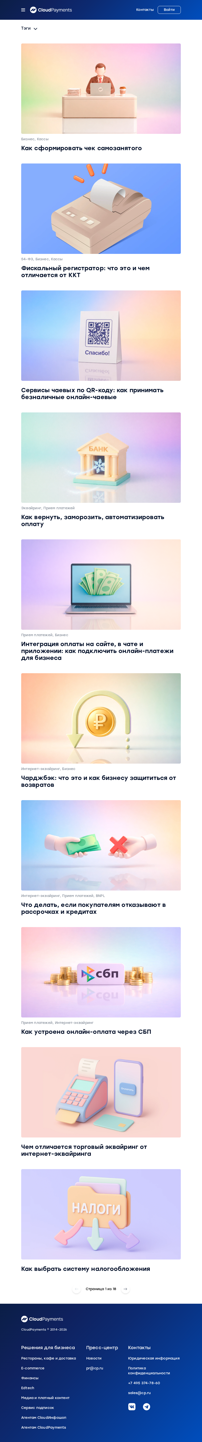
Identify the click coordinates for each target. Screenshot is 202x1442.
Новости (94, 1358)
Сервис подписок (37, 1408)
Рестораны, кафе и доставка (48, 1358)
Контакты (145, 10)
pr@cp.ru (94, 1368)
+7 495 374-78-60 (144, 1383)
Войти (169, 10)
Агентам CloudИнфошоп (43, 1418)
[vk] (131, 1406)
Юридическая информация (154, 1358)
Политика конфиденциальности (149, 1370)
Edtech (27, 1388)
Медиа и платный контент (45, 1398)
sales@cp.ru (139, 1393)
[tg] (146, 1406)
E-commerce (32, 1368)
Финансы (30, 1378)
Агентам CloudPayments (43, 1427)
